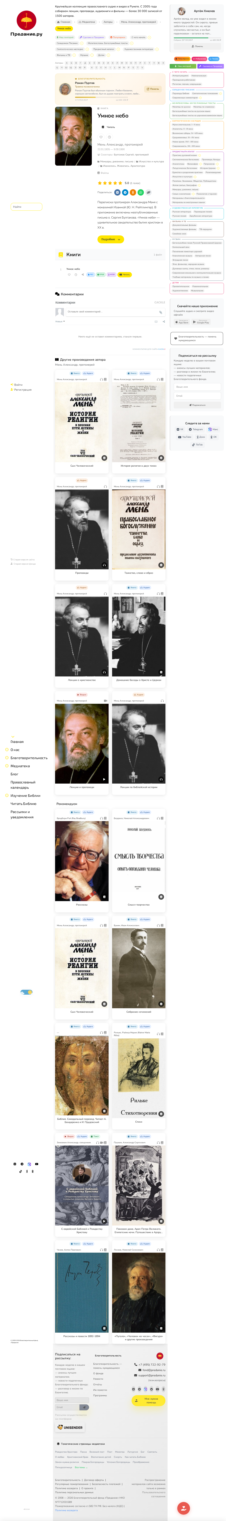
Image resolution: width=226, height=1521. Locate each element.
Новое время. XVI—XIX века (185, 141)
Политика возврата (66, 1488)
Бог (143, 1452)
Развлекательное (200, 286)
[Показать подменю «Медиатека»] (6, 765)
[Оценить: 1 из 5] (99, 183)
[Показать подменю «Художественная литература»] (157, 49)
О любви (59, 1457)
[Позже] (109, 137)
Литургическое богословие (185, 168)
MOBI (112, 274)
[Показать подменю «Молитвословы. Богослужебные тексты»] (131, 43)
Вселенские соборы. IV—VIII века (188, 133)
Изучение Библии (25, 795)
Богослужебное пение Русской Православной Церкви (197, 243)
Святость (152, 1452)
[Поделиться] (82, 275)
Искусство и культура (182, 176)
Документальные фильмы (184, 225)
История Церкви (207, 168)
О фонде (98, 1373)
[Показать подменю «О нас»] (6, 749)
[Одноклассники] (32, 1171)
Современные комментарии (185, 97)
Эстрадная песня (180, 260)
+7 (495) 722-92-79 (152, 1365)
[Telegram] (22, 1164)
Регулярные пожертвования (71, 1484)
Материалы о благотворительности (188, 198)
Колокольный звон (181, 247)
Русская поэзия (179, 216)
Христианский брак (77, 1457)
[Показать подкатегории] (220, 93)
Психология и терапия (207, 194)
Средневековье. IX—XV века (186, 137)
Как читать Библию (135, 1457)
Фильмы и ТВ (63, 55)
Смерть (118, 1457)
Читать (111, 127)
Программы (100, 1395)
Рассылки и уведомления (22, 814)
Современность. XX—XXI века (186, 146)
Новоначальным (199, 75)
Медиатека (20, 766)
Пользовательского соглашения (153, 1494)
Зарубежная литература (200, 216)
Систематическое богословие (186, 159)
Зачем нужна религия (67, 1462)
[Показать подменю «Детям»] (108, 55)
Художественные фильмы (184, 229)
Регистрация (23, 389)
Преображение (141, 1462)
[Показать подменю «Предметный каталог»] (118, 49)
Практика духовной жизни (185, 155)
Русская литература (182, 211)
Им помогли (100, 1390)
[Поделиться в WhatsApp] (141, 192)
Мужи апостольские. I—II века (186, 124)
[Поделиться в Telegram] (125, 192)
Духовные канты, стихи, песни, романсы (191, 268)
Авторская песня (203, 255)
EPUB (101, 274)
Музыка (84, 55)
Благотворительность (29, 758)
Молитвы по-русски (181, 107)
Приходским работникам (184, 80)
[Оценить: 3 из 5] (110, 183)
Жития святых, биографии (185, 185)
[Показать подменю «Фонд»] (6, 757)
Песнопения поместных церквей (187, 251)
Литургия (132, 1452)
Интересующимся (180, 75)
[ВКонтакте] (15, 1164)
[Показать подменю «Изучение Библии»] (6, 795)
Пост (109, 1452)
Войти (18, 384)
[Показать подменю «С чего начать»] (149, 37)
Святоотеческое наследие (70, 49)
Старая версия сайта (24, 559)
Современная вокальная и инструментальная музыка (197, 273)
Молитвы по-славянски (204, 107)
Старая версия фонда (25, 563)
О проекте (87, 1488)
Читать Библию (24, 803)
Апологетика (178, 164)
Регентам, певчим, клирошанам (187, 84)
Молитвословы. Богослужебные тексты (108, 43)
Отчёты (97, 1384)
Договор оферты (94, 1480)
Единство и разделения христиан (188, 172)
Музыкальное (197, 290)
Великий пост (97, 1452)
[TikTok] (20, 1171)
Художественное (180, 290)
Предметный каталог (103, 49)
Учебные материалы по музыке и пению (191, 277)
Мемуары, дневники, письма (185, 189)
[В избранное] (101, 137)
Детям (101, 55)
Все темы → (81, 1467)
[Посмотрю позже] (104, 373)
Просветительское (181, 286)
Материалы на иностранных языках (189, 202)
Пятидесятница (63, 1467)
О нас (15, 749)
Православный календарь (23, 784)
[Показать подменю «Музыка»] (92, 55)
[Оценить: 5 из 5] (120, 183)
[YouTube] (37, 1164)
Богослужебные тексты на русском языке (191, 111)
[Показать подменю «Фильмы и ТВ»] (74, 55)
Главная (17, 741)
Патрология (209, 164)
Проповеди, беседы (211, 159)
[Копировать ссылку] (148, 192)
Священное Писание (67, 43)
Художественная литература (138, 49)
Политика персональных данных (74, 1492)
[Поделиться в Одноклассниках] (133, 192)
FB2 (91, 274)
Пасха (83, 1452)
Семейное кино (179, 233)
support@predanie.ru (151, 1378)
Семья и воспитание (182, 194)
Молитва (119, 1452)
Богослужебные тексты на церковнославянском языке (197, 115)
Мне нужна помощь (151, 1400)
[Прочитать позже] (76, 275)
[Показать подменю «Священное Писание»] (81, 43)
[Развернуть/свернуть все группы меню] (13, 736)
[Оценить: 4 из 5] (115, 183)
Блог (14, 774)
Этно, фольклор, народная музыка (188, 264)
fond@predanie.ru (154, 1370)
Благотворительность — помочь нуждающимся (107, 1366)
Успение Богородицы (118, 1462)
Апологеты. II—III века (183, 129)
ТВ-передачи (205, 229)
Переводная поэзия (203, 211)
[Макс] (29, 1164)
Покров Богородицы (93, 1462)
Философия (192, 164)
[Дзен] (27, 1171)
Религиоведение (213, 172)
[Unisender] (70, 1427)
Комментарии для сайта (149, 349)
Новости (98, 1379)
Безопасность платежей (106, 1484)
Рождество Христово (66, 1452)
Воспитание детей (101, 1457)
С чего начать (138, 37)
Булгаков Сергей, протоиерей (131, 154)
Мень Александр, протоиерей (120, 144)
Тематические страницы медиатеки (83, 1444)
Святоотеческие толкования (205, 93)
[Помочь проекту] (183, 1508)
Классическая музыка (182, 255)
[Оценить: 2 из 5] (105, 183)
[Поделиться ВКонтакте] (117, 192)
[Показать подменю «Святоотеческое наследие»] (87, 49)
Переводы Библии (181, 93)
